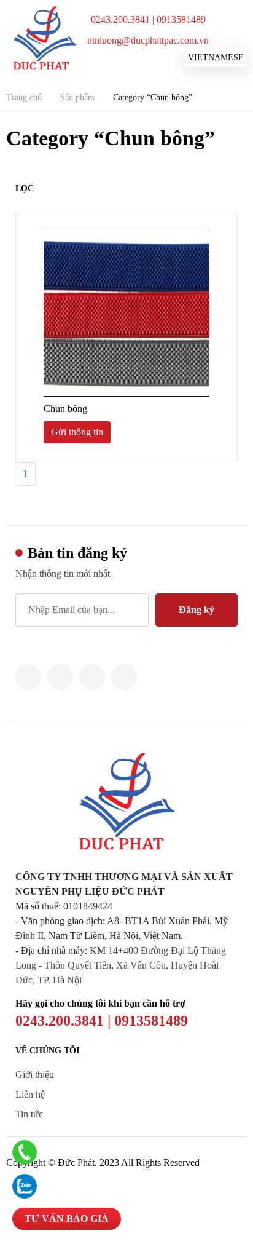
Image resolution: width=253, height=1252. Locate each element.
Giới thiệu (34, 1074)
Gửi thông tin (77, 432)
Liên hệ (30, 1094)
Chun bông (65, 408)
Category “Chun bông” (152, 97)
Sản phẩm (77, 97)
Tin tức (29, 1114)
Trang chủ (24, 97)
